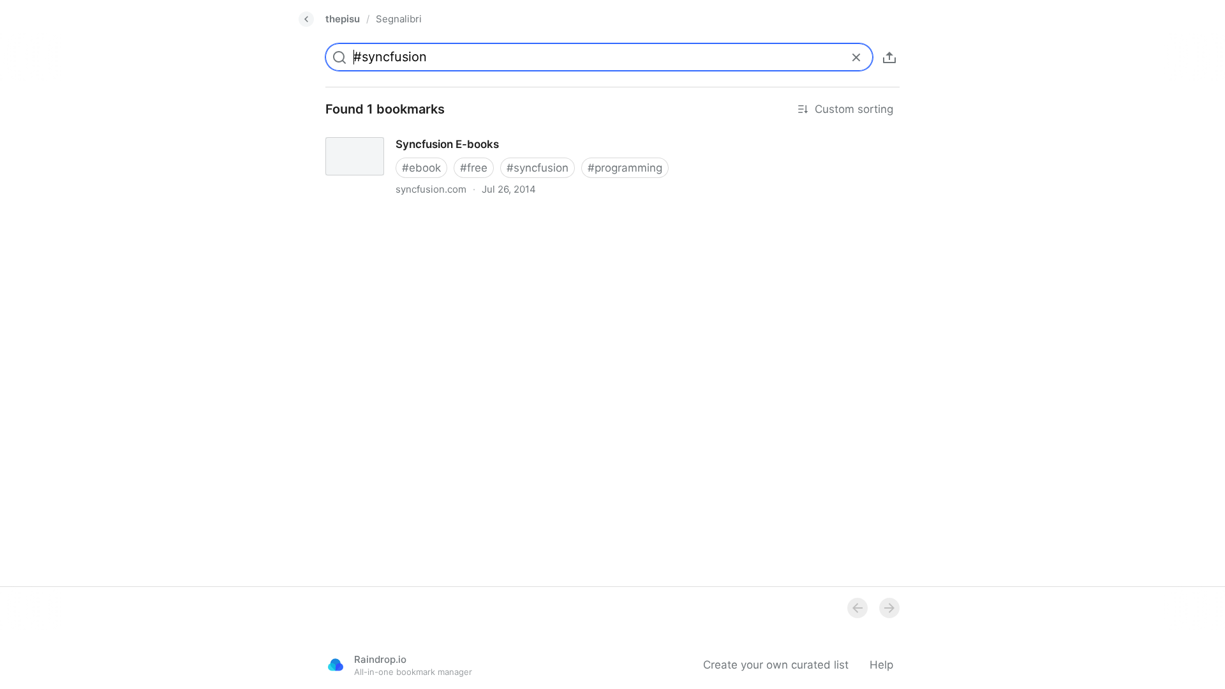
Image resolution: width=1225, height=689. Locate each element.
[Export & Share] (889, 57)
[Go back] (306, 19)
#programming (625, 167)
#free (473, 167)
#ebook (421, 167)
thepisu (342, 19)
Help (881, 664)
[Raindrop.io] (335, 665)
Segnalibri (399, 19)
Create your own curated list (776, 664)
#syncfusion (537, 167)
